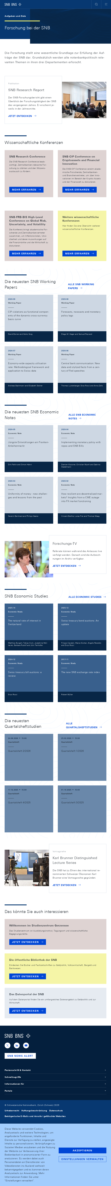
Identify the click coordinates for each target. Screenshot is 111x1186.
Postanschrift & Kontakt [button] (18, 1070)
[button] (96, 4)
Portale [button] (8, 1091)
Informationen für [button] (14, 1084)
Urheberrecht (12, 1110)
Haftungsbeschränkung (34, 1110)
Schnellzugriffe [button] (13, 1077)
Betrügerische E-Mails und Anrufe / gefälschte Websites (35, 1116)
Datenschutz (56, 1110)
